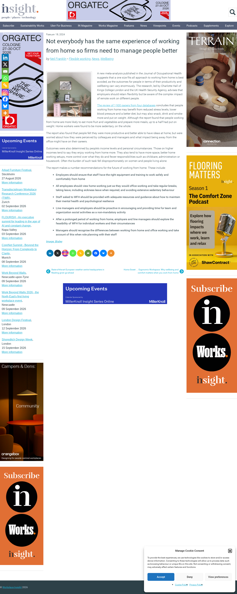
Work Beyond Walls (14, 272)
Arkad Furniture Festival (16, 170)
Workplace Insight (12, 587)
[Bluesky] (103, 253)
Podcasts (192, 25)
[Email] (88, 253)
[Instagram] (65, 253)
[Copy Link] (80, 253)
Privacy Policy (196, 585)
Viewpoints (159, 25)
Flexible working (80, 59)
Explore (229, 25)
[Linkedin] (49, 253)
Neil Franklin (58, 59)
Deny (190, 577)
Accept (161, 577)
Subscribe (8, 25)
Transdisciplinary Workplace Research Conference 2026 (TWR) (19, 193)
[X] (57, 253)
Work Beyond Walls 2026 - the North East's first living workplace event (20, 296)
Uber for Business (61, 25)
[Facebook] (95, 253)
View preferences (218, 577)
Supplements (211, 25)
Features (129, 25)
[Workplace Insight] (20, 11)
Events (176, 25)
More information (12, 182)
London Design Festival (16, 320)
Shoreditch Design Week (17, 339)
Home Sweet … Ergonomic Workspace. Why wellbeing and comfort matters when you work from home (151, 271)
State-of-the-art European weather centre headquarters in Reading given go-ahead (77, 271)
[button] (230, 551)
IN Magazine (85, 25)
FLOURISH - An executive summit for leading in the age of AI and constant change (21, 221)
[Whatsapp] (72, 253)
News (143, 25)
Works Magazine (108, 25)
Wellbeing (107, 59)
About (6, 33)
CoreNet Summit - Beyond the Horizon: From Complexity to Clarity (20, 249)
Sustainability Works (32, 25)
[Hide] (3, 119)
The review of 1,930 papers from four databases (126, 105)
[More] (111, 253)
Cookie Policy (181, 585)
